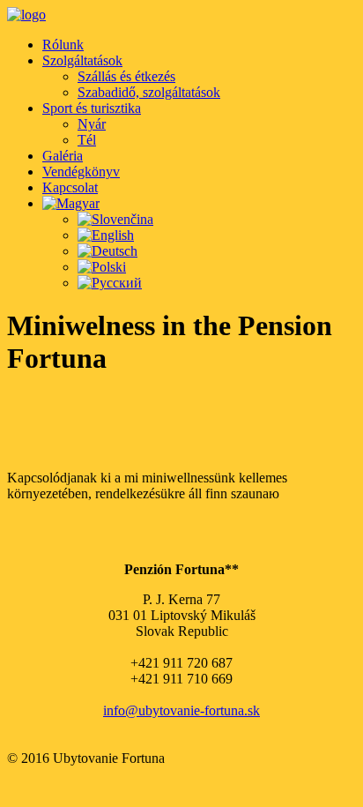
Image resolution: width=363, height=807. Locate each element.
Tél (87, 139)
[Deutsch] (107, 250)
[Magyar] (71, 203)
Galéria (62, 155)
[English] (106, 235)
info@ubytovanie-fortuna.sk (181, 710)
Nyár (92, 123)
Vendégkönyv (81, 171)
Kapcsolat (70, 187)
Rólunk (63, 44)
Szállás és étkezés (126, 76)
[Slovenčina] (115, 219)
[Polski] (102, 266)
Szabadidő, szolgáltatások (149, 92)
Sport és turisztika (91, 108)
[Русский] (110, 282)
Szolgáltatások (82, 60)
